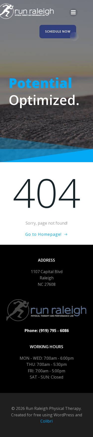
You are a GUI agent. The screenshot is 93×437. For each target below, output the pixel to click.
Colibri (46, 421)
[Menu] (73, 12)
